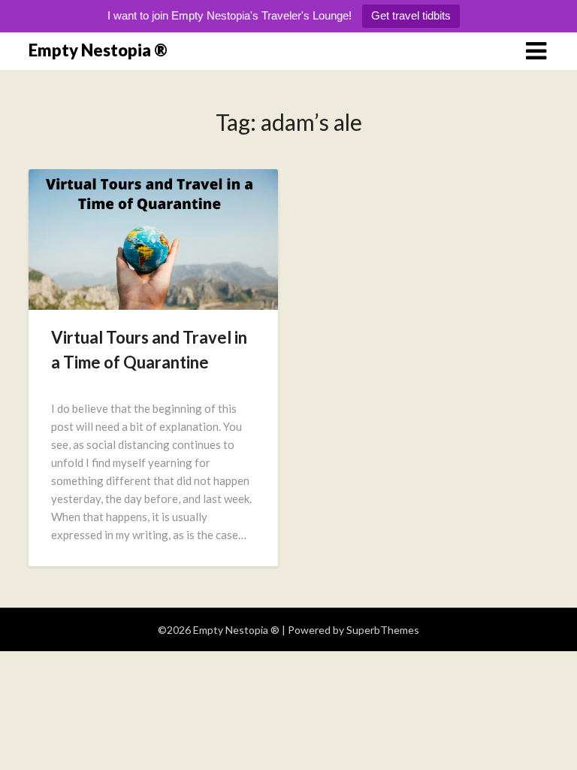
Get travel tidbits (411, 15)
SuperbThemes (382, 629)
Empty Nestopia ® (98, 50)
